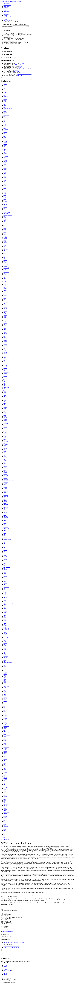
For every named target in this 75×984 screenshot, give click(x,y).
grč (4, 330)
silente (5, 714)
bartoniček (6, 129)
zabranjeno (6, 812)
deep (5, 228)
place (5, 612)
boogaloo (6, 161)
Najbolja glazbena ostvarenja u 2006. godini (14, 942)
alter (4, 95)
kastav (5, 395)
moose (5, 520)
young (5, 808)
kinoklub (5, 407)
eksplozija (6, 264)
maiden (5, 472)
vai (4, 781)
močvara (6, 528)
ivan (4, 374)
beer (4, 134)
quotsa (5, 648)
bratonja (5, 168)
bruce (5, 174)
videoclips (6, 793)
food (4, 303)
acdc (4, 88)
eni (4, 276)
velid (5, 789)
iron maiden (6, 372)
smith (5, 724)
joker (5, 385)
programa (6, 627)
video (5, 792)
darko (5, 217)
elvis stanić (6, 272)
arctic (5, 104)
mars (5, 492)
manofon (6, 482)
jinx (4, 381)
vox (4, 801)
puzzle (5, 639)
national (5, 540)
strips (5, 745)
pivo (5, 607)
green (5, 325)
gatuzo (5, 308)
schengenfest (6, 705)
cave (5, 188)
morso (5, 523)
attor (5, 116)
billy (4, 146)
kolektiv (5, 417)
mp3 (5, 530)
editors (5, 260)
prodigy (5, 625)
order (5, 573)
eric (4, 277)
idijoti (5, 358)
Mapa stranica (7, 975)
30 (4, 835)
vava (5, 786)
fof (4, 299)
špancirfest (6, 826)
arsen (5, 105)
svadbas (5, 749)
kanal (5, 392)
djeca (5, 241)
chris (5, 193)
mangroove (6, 479)
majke (5, 474)
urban (5, 778)
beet (4, 136)
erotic (5, 278)
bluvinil (5, 153)
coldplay (5, 204)
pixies (5, 608)
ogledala (5, 563)
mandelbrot (6, 475)
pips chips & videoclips (8, 602)
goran (5, 316)
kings (5, 404)
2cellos (5, 84)
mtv (4, 534)
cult (4, 208)
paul (4, 591)
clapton (5, 197)
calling (5, 184)
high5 (5, 350)
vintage (5, 797)
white (5, 803)
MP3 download (7, 16)
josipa (5, 390)
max (4, 497)
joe (4, 383)
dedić (5, 226)
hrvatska (5, 355)
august (5, 117)
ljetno (5, 464)
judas (5, 391)
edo (4, 261)
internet (5, 368)
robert (5, 679)
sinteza (5, 718)
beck (4, 133)
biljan (5, 145)
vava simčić (6, 787)
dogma (5, 243)
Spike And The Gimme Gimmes (24, 74)
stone (5, 740)
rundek (5, 694)
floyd (5, 298)
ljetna (5, 463)
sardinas (5, 698)
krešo (5, 425)
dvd (4, 256)
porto (5, 619)
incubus (5, 365)
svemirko (5, 752)
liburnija (5, 457)
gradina (5, 321)
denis (5, 232)
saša (4, 703)
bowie (5, 165)
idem (5, 357)
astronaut (5, 112)
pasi (4, 588)
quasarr (5, 641)
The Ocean (19, 75)
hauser (5, 341)
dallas (5, 209)
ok (4, 564)
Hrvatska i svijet (7, 5)
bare (4, 128)
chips (5, 192)
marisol (5, 488)
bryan (5, 177)
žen (4, 833)
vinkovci (5, 796)
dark (5, 216)
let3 (5, 451)
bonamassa (6, 157)
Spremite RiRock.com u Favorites (11, 946)
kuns (5, 429)
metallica (6, 504)
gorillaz (5, 319)
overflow (6, 578)
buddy (5, 178)
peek (4, 596)
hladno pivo (6, 353)
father (5, 284)
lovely (5, 467)
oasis (5, 557)
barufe (5, 130)
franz (5, 304)
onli (4, 568)
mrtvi (5, 533)
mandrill (5, 478)
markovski (6, 491)
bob (4, 154)
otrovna (5, 576)
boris (5, 164)
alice (4, 93)
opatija (5, 569)
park (4, 585)
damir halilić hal (7, 212)
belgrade (5, 141)
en (4, 273)
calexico (5, 182)
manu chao (6, 485)
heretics (5, 345)
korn (4, 421)
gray (4, 324)
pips (5, 601)
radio (5, 649)
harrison (5, 338)
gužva (5, 334)
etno (4, 279)
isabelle (5, 373)
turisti (5, 769)
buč (4, 181)
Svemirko (20, 67)
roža (4, 692)
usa (4, 780)
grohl (5, 328)
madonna (5, 471)
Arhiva (5, 966)
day (4, 222)
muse (5, 535)
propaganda (6, 628)
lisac (5, 460)
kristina (5, 427)
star (4, 730)
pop (4, 616)
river (5, 675)
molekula (6, 516)
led (4, 440)
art (4, 107)
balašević (5, 125)
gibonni (5, 311)
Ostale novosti (7, 12)
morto (5, 525)
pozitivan (6, 621)
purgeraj (5, 634)
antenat (5, 100)
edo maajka (6, 262)
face (4, 283)
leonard (5, 448)
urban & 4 (6, 779)
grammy (5, 323)
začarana (5, 816)
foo (4, 300)
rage (4, 652)
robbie (5, 677)
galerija (5, 305)
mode (5, 515)
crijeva (5, 205)
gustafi (5, 333)
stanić (5, 728)
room (5, 688)
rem (4, 663)
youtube (5, 809)
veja (4, 788)
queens (5, 645)
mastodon (6, 496)
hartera (5, 340)
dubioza (6, 252)
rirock (5, 674)
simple (5, 715)
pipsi (5, 604)
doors (5, 245)
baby (5, 121)
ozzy (4, 580)
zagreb (5, 813)
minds (5, 511)
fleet (4, 296)
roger (5, 682)
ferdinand (6, 285)
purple (5, 636)
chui (5, 195)
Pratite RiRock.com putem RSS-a (11, 947)
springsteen (6, 726)
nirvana (5, 548)
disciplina (5, 235)
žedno (5, 831)
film (4, 291)
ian (4, 356)
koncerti (5, 420)
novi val (5, 556)
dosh (4, 248)
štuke (5, 829)
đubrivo (5, 822)
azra (4, 120)
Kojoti (16, 70)
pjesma (5, 609)
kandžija (5, 393)
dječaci (5, 242)
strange (5, 744)
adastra (5, 89)
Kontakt (5, 974)
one (4, 565)
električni (6, 266)
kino (5, 405)
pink (5, 600)
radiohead (6, 650)
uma (4, 776)
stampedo (5, 727)
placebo (5, 613)
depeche (5, 233)
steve (5, 736)
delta (5, 229)
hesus (5, 346)
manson (5, 483)
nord (5, 555)
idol (4, 360)
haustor (5, 342)
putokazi (6, 637)
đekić (5, 821)
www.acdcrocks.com (8, 931)
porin (5, 617)
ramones (5, 657)
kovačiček (6, 423)
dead (4, 225)
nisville (5, 550)
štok (4, 827)
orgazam (5, 574)
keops (5, 399)
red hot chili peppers (8, 662)
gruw (5, 329)
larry (4, 435)
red (4, 661)
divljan (5, 240)
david (5, 221)
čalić (4, 820)
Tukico (20, 66)
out (4, 577)
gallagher (5, 307)
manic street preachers (8, 480)
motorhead (6, 527)
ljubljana (5, 466)
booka (5, 162)
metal (5, 503)
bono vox (5, 160)
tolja (4, 763)
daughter (6, 218)
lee (4, 443)
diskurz (5, 237)
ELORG (22, 72)
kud (4, 428)
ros (4, 690)
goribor (5, 317)
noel (4, 552)
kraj (4, 424)
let (4, 449)
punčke (5, 633)
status (5, 731)
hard (5, 337)
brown (5, 173)
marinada (5, 487)
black (5, 149)
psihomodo (6, 629)
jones (5, 388)
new (4, 546)
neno (5, 543)
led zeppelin (6, 441)
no (4, 551)
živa (4, 834)
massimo (6, 495)
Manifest (6, 969)
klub (4, 411)
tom (4, 764)
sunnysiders (6, 747)
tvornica (5, 772)
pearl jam (5, 594)
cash (4, 186)
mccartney (6, 500)
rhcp (5, 669)
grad (5, 320)
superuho (6, 748)
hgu (4, 349)
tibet (4, 761)
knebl (5, 412)
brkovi (5, 172)
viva (4, 799)
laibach (5, 433)
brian (5, 169)
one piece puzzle (7, 567)
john (5, 384)
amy (4, 97)
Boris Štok (16, 71)
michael (5, 508)
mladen (5, 512)
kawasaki (6, 396)
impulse (5, 362)
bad (4, 122)
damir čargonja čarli (8, 215)
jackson (5, 376)
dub (4, 250)
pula (4, 630)
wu (4, 806)
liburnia (5, 456)
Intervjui (5, 10)
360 (4, 837)
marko (5, 489)
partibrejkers (6, 587)
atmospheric (6, 115)
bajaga (5, 124)
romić (5, 687)
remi (4, 665)
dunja (5, 253)
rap (4, 658)
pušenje (5, 640)
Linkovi (5, 971)
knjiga (5, 413)
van (4, 783)
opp (4, 571)
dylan (5, 257)
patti (4, 589)
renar (5, 666)
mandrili (5, 476)
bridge (5, 170)
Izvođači (5, 15)
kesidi (5, 400)
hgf (4, 348)
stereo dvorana (7, 735)
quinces (5, 647)
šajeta (5, 824)
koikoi (5, 415)
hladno (5, 352)
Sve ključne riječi (5, 839)
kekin (5, 397)
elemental (6, 268)
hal (4, 336)
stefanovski (6, 732)
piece (5, 598)
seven (5, 708)
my (4, 538)
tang (4, 755)
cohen (5, 203)
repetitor (5, 667)
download (6, 249)
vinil (4, 795)
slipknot (5, 723)
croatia (5, 207)
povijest (5, 620)
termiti (5, 757)
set (4, 707)
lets (4, 452)
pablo (5, 581)
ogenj (5, 561)
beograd (5, 142)
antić (5, 101)
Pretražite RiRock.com (7, 26)
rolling (5, 684)
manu (5, 484)
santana (5, 697)
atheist (5, 113)
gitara (5, 312)
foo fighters (6, 302)
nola (4, 554)
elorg (5, 269)
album (5, 92)
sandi (5, 695)
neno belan (6, 544)
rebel (5, 660)
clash (5, 199)
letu (4, 454)
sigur (5, 711)
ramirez (5, 654)
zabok (5, 810)
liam (4, 455)
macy (5, 470)
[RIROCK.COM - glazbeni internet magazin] (11, 1)
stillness (5, 738)
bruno (5, 176)
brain (5, 166)
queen (5, 644)
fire (4, 292)
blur (4, 152)
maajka (5, 468)
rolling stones (6, 686)
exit (5, 281)
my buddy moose (7, 539)
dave (5, 220)
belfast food (6, 140)
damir (5, 211)
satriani (5, 701)
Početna (5, 19)
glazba (5, 313)
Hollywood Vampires (20, 64)
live (4, 462)
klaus (5, 409)
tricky (5, 765)
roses (5, 691)
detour (5, 234)
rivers (5, 676)
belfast (5, 138)
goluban (5, 315)
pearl (5, 593)
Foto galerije (6, 14)
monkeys (6, 519)
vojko (5, 800)
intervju (5, 369)
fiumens (5, 295)
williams (5, 805)
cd (4, 189)
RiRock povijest (7, 6)
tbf (4, 756)
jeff (4, 380)
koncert (6, 419)
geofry (5, 309)
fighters (5, 290)
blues (5, 151)
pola (4, 615)
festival (6, 288)
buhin (5, 180)
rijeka (5, 672)
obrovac (5, 559)
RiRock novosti (7, 11)
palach (5, 583)
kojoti (5, 416)
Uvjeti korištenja (7, 970)
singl (5, 716)
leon (4, 446)
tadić (4, 753)
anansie (5, 99)
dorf (4, 246)
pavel (5, 592)
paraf (5, 584)
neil (4, 542)
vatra (5, 784)
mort (5, 524)
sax (4, 702)
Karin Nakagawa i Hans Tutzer (26, 68)
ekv (4, 265)
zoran (5, 818)
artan (5, 109)
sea (4, 706)
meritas (5, 501)
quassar (5, 643)
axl (4, 118)
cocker (5, 201)
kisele (5, 408)
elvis (5, 270)
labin (5, 432)
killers (5, 401)
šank (4, 825)
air (4, 90)
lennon (5, 445)
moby (5, 513)
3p (4, 85)
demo (5, 230)
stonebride (6, 741)
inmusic (5, 366)
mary (5, 493)
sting (5, 739)
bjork (5, 148)
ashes (5, 111)
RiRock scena (7, 3)
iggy (4, 361)
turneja (5, 770)
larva (5, 436)
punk (5, 632)
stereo (5, 734)
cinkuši (5, 196)
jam (4, 377)
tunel (5, 768)
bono (5, 158)
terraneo (5, 759)
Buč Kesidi (21, 63)
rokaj (5, 683)
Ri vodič (5, 973)
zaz (4, 814)
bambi (5, 126)
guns (5, 332)
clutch (5, 200)
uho (4, 775)
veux (4, 791)
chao (5, 190)
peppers (5, 597)
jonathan (6, 387)
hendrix (5, 344)
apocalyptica (6, 102)
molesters (6, 517)
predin (5, 623)
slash (5, 720)
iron (4, 370)
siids (4, 712)
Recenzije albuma (8, 9)
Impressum (6, 968)
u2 (4, 773)
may (4, 499)
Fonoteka (6, 7)
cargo (5, 185)
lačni (4, 439)
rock (5, 681)
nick (4, 547)
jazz (5, 379)
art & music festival (8, 108)
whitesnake (6, 804)
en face (5, 274)
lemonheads (6, 444)
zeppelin (5, 817)
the (4, 760)
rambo (5, 653)
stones (5, 743)
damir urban (6, 213)
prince (5, 624)
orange (5, 572)
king (5, 403)
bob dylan (6, 156)
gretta (5, 326)
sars (5, 699)
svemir (5, 751)
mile (4, 509)
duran (5, 254)
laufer (5, 437)
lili (4, 459)
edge (5, 258)
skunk (5, 719)
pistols (5, 605)
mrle (5, 531)
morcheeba (6, 521)
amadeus (6, 96)
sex (4, 710)
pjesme (5, 611)
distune (5, 238)
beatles (5, 132)
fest (4, 287)
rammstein (6, 656)
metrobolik (6, 507)
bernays (5, 144)
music (5, 537)
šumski (5, 830)
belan (5, 137)
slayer (5, 722)
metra (5, 505)
